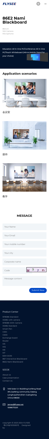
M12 (4, 347)
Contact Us (7, 381)
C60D (5, 335)
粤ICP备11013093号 (11, 425)
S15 (4, 344)
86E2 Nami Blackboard (13, 362)
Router (6, 341)
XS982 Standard (10, 326)
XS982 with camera (11, 320)
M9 (4, 350)
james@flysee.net (15, 404)
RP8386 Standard (10, 317)
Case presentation (11, 378)
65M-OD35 (7, 356)
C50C (5, 332)
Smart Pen (7, 329)
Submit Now (38, 290)
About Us (7, 375)
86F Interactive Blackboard (15, 359)
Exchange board (10, 338)
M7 (4, 353)
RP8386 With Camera (12, 323)
